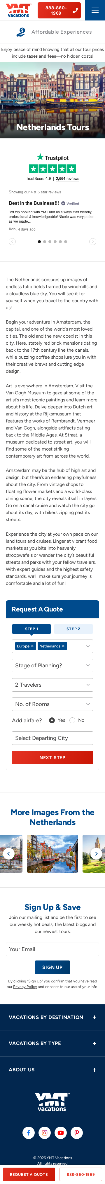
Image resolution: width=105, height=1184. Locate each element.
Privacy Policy (25, 986)
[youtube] (61, 1133)
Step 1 (31, 629)
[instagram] (44, 1133)
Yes (61, 720)
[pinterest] (77, 1133)
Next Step (52, 757)
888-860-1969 (81, 1174)
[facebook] (28, 1133)
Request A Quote (29, 1174)
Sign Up (52, 967)
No (81, 720)
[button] (52, 1017)
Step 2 (73, 629)
